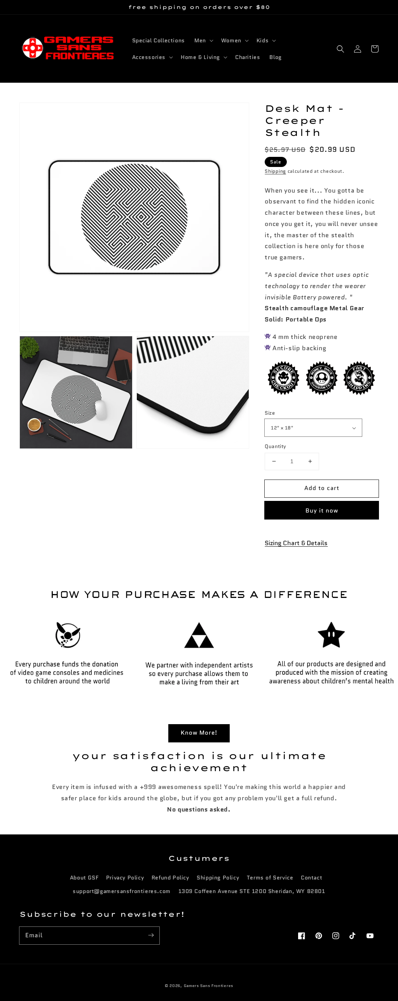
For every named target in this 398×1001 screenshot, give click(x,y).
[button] (340, 48)
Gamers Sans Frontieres (208, 986)
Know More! (199, 732)
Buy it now (321, 510)
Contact (311, 877)
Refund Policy (170, 877)
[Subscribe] (150, 935)
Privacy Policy (125, 877)
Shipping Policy (218, 877)
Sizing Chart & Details (296, 543)
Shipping (275, 171)
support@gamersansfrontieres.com (122, 891)
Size (270, 413)
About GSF (84, 877)
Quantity (275, 446)
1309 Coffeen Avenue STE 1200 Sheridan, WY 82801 (251, 891)
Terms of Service (270, 877)
